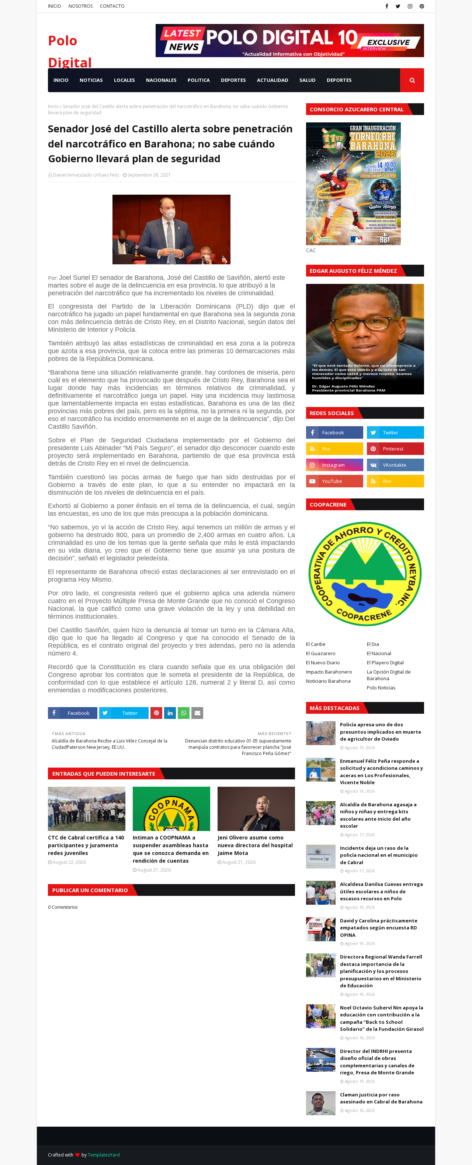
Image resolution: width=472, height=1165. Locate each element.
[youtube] (334, 481)
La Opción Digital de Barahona (389, 675)
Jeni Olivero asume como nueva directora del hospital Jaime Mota (255, 845)
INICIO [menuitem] (61, 80)
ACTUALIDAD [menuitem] (272, 80)
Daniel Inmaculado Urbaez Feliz (86, 175)
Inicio (53, 106)
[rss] (334, 448)
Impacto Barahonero (329, 671)
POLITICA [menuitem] (199, 80)
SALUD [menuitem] (307, 80)
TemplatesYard (104, 1155)
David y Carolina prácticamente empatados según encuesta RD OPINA (378, 927)
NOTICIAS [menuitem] (91, 80)
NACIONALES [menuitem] (161, 80)
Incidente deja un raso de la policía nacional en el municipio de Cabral (379, 855)
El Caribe (316, 644)
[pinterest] (421, 6)
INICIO (54, 6)
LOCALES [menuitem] (124, 80)
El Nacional (379, 653)
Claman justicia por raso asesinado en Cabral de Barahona (381, 1098)
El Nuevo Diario (323, 662)
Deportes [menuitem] (339, 80)
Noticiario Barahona (328, 681)
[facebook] (387, 6)
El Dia (373, 644)
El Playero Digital (385, 662)
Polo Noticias (381, 687)
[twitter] (398, 6)
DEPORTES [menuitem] (233, 80)
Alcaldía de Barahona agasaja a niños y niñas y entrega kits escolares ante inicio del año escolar (378, 815)
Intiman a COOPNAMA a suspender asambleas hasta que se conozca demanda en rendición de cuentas (171, 849)
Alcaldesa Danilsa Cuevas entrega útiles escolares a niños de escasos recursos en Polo (381, 891)
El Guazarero (321, 653)
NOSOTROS (81, 6)
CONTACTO (112, 6)
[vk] (395, 465)
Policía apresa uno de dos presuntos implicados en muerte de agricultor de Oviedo (380, 731)
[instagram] (410, 6)
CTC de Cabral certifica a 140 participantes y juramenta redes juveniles (86, 845)
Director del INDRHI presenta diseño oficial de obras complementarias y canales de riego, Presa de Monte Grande (377, 1062)
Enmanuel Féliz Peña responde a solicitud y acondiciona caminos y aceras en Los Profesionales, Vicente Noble (381, 772)
